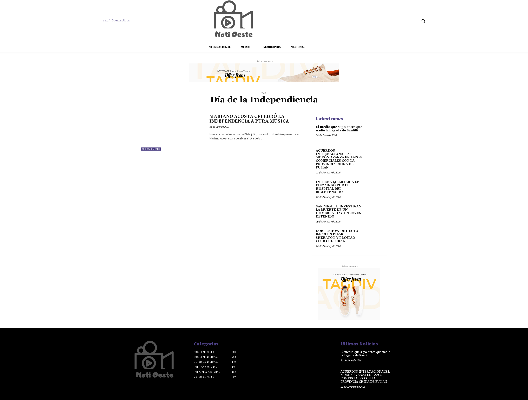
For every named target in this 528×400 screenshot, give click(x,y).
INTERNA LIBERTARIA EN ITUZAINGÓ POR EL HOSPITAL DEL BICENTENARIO (338, 187)
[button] (423, 21)
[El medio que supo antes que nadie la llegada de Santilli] (374, 133)
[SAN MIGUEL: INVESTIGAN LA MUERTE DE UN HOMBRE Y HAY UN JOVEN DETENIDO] (374, 213)
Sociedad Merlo (151, 149)
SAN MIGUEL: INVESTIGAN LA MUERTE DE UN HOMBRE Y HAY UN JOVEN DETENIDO (339, 212)
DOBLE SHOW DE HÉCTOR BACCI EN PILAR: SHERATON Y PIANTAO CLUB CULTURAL (338, 236)
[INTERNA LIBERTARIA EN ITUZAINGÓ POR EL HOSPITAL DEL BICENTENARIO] (374, 188)
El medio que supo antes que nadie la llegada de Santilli (339, 128)
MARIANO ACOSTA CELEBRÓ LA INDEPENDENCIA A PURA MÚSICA (249, 119)
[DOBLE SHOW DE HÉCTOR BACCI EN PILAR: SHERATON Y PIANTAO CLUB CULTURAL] (374, 237)
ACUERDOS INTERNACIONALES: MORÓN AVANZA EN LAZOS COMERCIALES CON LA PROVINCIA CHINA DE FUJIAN (339, 159)
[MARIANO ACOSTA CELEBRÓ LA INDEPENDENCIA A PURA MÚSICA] (173, 131)
